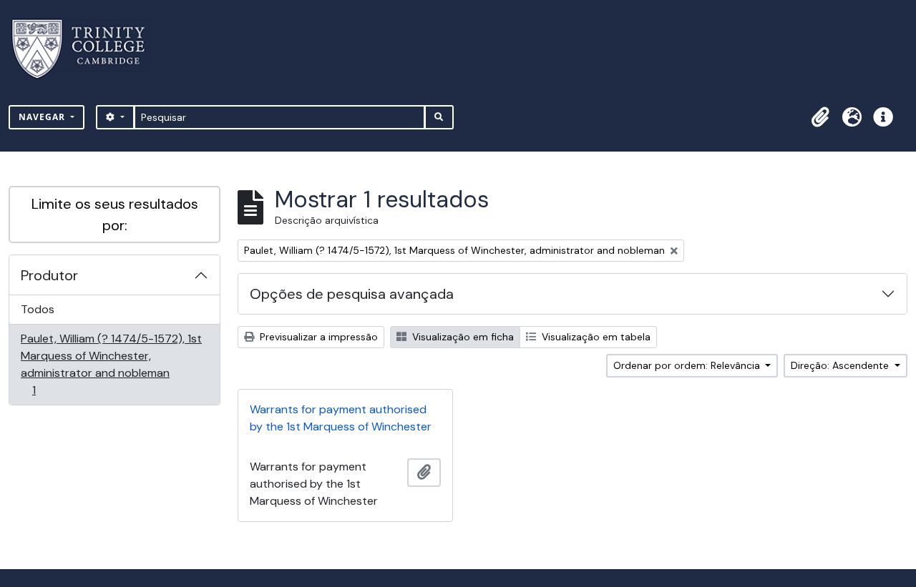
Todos (37, 309)
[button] (820, 117)
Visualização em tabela (595, 336)
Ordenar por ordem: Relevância (688, 365)
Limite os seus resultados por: (114, 214)
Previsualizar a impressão (317, 336)
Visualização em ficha (461, 336)
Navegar (43, 117)
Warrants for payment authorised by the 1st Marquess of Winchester (341, 418)
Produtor (49, 275)
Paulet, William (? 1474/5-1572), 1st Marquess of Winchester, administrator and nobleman (111, 364)
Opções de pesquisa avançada (352, 294)
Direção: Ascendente (841, 365)
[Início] (86, 49)
